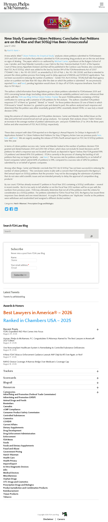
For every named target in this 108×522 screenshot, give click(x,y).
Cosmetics (8, 418)
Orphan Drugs (10, 479)
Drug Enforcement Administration (19, 433)
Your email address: (20, 265)
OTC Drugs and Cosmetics (15, 482)
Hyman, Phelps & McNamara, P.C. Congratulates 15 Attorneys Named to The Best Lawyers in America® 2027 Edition (48, 339)
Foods (6, 442)
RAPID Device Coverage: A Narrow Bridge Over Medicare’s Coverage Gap (36, 362)
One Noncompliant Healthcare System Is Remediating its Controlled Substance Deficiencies (44, 348)
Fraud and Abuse (11, 449)
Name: (14, 257)
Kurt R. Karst (12, 50)
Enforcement (9, 436)
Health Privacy (10, 461)
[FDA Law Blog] (54, 20)
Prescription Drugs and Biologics (40, 204)
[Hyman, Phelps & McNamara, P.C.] (16, 6)
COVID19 (7, 421)
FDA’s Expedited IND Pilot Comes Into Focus (23, 331)
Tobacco (7, 497)
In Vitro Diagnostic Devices (15, 467)
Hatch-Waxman (20, 204)
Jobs (5, 470)
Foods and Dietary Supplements (18, 446)
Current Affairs (10, 424)
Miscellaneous (10, 476)
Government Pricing (12, 452)
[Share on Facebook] (11, 209)
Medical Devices (11, 473)
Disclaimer (48, 519)
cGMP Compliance (11, 409)
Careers (61, 519)
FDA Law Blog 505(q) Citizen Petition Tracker (38, 97)
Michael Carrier (61, 61)
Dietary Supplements (13, 427)
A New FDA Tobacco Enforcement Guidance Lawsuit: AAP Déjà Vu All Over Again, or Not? (43, 355)
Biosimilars (8, 403)
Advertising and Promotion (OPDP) (19, 397)
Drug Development (12, 430)
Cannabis (7, 406)
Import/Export (10, 464)
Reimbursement (11, 491)
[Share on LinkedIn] (16, 209)
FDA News (8, 439)
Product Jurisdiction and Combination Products (25, 488)
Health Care (9, 458)
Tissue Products (10, 494)
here (15, 83)
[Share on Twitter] (6, 209)
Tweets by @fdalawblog (14, 297)
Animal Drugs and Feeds (14, 400)
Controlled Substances (14, 415)
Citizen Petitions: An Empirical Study (38, 56)
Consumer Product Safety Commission (21, 412)
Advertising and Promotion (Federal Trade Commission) (29, 394)
